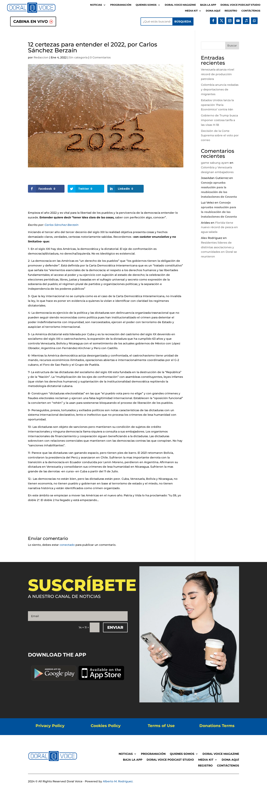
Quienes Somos (146, 5)
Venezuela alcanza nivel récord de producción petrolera (217, 74)
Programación (120, 5)
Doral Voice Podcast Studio (240, 5)
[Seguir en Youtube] (238, 20)
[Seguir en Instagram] (229, 20)
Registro (231, 10)
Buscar (232, 45)
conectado (67, 545)
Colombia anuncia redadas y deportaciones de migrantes (219, 89)
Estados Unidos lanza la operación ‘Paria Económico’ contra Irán (217, 104)
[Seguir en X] (221, 20)
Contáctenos (250, 10)
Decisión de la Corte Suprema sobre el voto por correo (220, 135)
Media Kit (191, 10)
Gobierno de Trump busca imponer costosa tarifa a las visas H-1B (219, 120)
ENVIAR (115, 627)
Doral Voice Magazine (180, 5)
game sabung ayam (215, 162)
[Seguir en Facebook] (213, 20)
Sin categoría (78, 57)
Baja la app (208, 5)
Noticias (96, 5)
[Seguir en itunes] (246, 20)
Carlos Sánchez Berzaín (62, 225)
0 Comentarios (100, 57)
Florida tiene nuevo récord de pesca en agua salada (219, 227)
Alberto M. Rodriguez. (118, 781)
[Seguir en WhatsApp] (254, 20)
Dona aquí (213, 10)
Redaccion (41, 57)
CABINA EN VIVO (30, 21)
